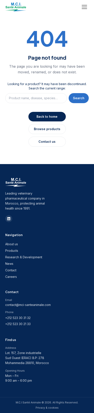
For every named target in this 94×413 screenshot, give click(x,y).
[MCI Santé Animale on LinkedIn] (8, 218)
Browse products (47, 129)
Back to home (47, 116)
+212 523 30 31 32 (18, 318)
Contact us (47, 141)
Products (11, 250)
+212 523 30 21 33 (18, 324)
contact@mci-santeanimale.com (28, 305)
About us (11, 244)
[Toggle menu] (84, 7)
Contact (10, 270)
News (9, 263)
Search (78, 98)
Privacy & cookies (47, 407)
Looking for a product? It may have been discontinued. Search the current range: (47, 86)
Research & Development (23, 257)
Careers (11, 277)
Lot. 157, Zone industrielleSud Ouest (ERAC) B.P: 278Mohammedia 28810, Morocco (27, 358)
